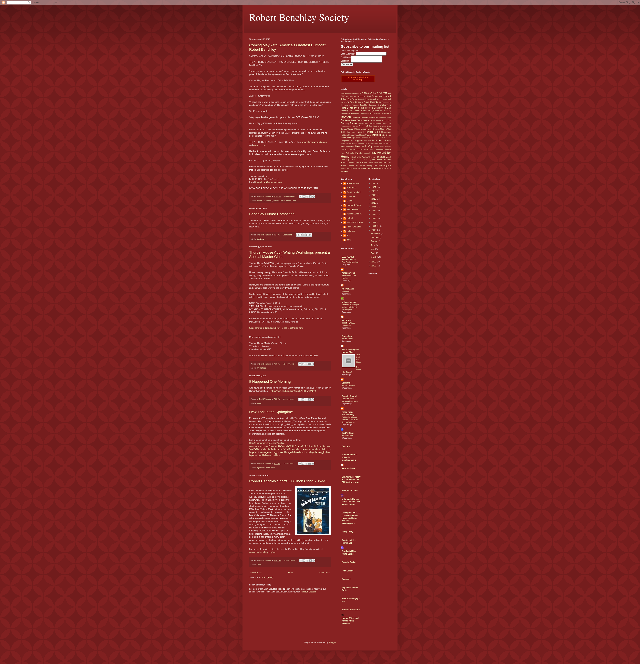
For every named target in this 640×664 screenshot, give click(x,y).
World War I (386, 168)
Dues (360, 123)
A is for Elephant (348, 385)
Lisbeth (350, 218)
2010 (374, 230)
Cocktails (364, 117)
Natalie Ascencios (384, 143)
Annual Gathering (365, 99)
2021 (374, 187)
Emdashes (347, 336)
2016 (374, 207)
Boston (346, 117)
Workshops (261, 368)
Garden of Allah (379, 126)
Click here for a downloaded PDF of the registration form (276, 328)
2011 (374, 226)
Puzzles (359, 153)
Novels (388, 146)
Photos (388, 149)
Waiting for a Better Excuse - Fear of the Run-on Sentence (350, 419)
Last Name (346, 61)
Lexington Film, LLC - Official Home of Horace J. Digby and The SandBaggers (351, 518)
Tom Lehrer (368, 163)
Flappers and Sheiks (349, 126)
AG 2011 (383, 93)
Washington (384, 165)
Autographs (386, 102)
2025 (374, 183)
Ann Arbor (260, 201)
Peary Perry (347, 532)
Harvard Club (372, 131)
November (376, 233)
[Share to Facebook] (310, 196)
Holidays (344, 135)
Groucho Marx (378, 129)
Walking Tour (371, 166)
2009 (374, 262)
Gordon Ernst (366, 129)
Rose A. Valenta (354, 227)
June (373, 245)
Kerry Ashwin (352, 209)
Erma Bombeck (376, 123)
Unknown (351, 231)
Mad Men (368, 141)
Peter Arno (368, 149)
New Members (347, 146)
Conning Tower (385, 117)
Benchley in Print (272, 201)
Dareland (346, 383)
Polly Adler (350, 153)
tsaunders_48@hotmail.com (268, 182)
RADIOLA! (347, 320)
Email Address (348, 54)
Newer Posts (256, 572)
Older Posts (325, 572)
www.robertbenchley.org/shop (263, 552)
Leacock (387, 138)
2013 (374, 218)
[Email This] (300, 196)
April (373, 253)
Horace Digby (353, 135)
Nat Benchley (371, 143)
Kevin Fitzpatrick (354, 214)
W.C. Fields (360, 166)
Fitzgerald (387, 123)
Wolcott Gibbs (346, 168)
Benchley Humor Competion (271, 214)
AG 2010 (374, 93)
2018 (374, 199)
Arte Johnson (356, 102)
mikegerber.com (349, 302)
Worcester (365, 168)
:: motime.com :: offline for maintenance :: (349, 457)
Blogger (332, 642)
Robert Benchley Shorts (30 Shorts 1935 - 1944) (287, 481)
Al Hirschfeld (351, 96)
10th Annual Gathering (350, 93)
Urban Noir (378, 163)
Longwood (345, 141)
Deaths (365, 120)
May (373, 249)
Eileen (349, 201)
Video (259, 403)
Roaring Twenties (368, 157)
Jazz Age (351, 138)
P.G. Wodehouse (356, 149)
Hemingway (386, 132)
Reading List (356, 157)
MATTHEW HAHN (355, 222)
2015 (374, 210)
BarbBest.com (347, 436)
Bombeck (386, 113)
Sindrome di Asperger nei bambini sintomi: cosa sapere (350, 307)
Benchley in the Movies (360, 107)
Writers (344, 171)
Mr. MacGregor (351, 143)
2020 (374, 191)
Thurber (358, 162)
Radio (366, 153)
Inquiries (376, 134)
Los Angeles (356, 140)
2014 (374, 214)
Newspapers (379, 146)
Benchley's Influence (360, 114)
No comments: (290, 196)
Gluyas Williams (353, 129)
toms (349, 240)
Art (374, 99)
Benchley (346, 579)
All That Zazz (348, 289)
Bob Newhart (375, 114)
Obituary (344, 149)
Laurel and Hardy (376, 138)
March (374, 257)
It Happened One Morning (270, 381)
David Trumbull (353, 192)
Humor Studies (365, 135)
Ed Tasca (366, 123)
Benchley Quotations (371, 111)
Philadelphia (379, 149)
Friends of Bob (365, 126)
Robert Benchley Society (299, 17)
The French (377, 160)
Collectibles (373, 117)
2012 (374, 222)
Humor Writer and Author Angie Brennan (350, 621)
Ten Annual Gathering (362, 160)
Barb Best (351, 188)
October (374, 237)
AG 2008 (364, 93)
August (374, 241)
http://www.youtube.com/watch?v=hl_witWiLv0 (293, 391)
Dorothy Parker (349, 123)
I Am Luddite (348, 571)
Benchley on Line (382, 108)
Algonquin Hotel (364, 96)
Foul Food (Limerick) (350, 262)
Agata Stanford (353, 183)
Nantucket (362, 143)
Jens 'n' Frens (348, 468)
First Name (346, 57)
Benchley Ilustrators (368, 105)
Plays (343, 153)
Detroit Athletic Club (288, 201)
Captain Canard (349, 396)
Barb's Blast (348, 433)
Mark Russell (379, 140)
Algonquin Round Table (266, 468)
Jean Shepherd (362, 138)
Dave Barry (356, 120)
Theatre (351, 163)
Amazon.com (259, 145)
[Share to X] (307, 196)
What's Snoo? (347, 339)
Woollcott (356, 168)
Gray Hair (346, 291)
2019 (374, 195)
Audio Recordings (372, 102)
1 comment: (288, 235)
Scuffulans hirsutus (351, 609)
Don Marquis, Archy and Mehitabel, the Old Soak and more (351, 479)
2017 (374, 203)
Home (290, 572)
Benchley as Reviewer (350, 105)
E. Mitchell (351, 196)
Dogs (389, 120)
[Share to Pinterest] (313, 196)
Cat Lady (346, 446)
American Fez (348, 273)
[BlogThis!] (304, 196)
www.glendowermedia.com (314, 142)
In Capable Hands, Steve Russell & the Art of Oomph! (351, 502)
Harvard (360, 132)
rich (348, 235)
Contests (260, 239)
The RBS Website (308, 592)
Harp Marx (351, 132)
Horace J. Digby (354, 205)
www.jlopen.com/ (350, 490)
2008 (374, 266)
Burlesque (356, 117)
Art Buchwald (382, 99)
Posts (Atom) (267, 577)
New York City (363, 146)
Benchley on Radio (350, 111)
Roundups (380, 157)
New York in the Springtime (271, 412)
